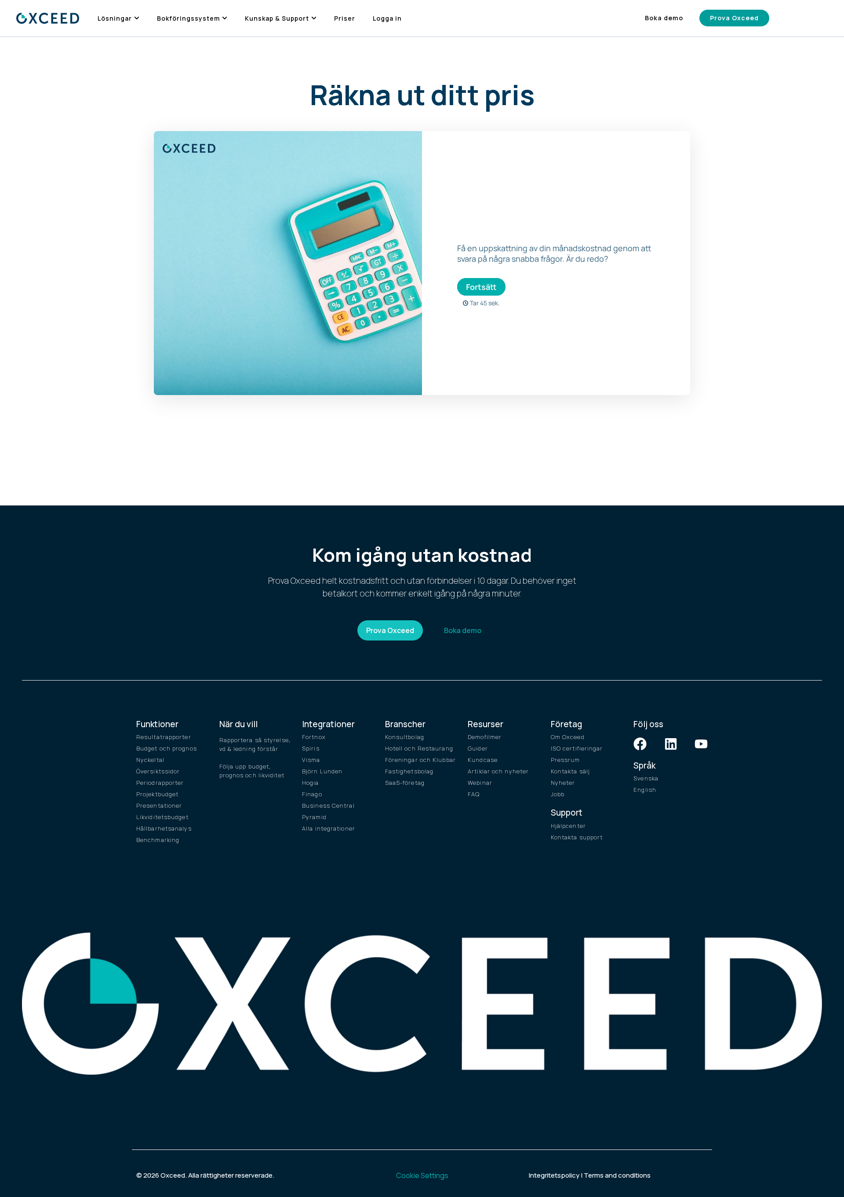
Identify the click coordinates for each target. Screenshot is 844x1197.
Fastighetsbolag (409, 771)
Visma (311, 760)
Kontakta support (577, 837)
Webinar (480, 783)
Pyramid (314, 817)
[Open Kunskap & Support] (313, 18)
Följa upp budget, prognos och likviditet (251, 770)
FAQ (474, 794)
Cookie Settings (422, 1175)
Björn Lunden (322, 771)
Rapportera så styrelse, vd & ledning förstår (255, 744)
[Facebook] (640, 743)
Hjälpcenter (568, 826)
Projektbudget (157, 794)
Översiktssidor (158, 771)
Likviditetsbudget (162, 817)
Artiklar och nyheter (498, 771)
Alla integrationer (328, 828)
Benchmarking (157, 840)
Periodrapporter (160, 783)
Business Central (328, 805)
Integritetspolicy (554, 1175)
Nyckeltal (150, 760)
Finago (312, 794)
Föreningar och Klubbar (420, 760)
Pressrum (565, 760)
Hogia (310, 783)
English (644, 790)
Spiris (311, 748)
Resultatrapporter (163, 737)
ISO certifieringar (577, 748)
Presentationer (159, 805)
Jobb (557, 794)
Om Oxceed (568, 737)
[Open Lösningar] (136, 18)
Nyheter (563, 783)
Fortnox (314, 737)
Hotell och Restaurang (419, 748)
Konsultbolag (404, 737)
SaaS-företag (405, 783)
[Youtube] (701, 743)
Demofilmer (485, 737)
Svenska (645, 778)
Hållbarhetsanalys (164, 828)
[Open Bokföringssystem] (224, 18)
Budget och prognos (166, 748)
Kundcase (483, 760)
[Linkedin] (670, 743)
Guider (478, 748)
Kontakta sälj (570, 771)
